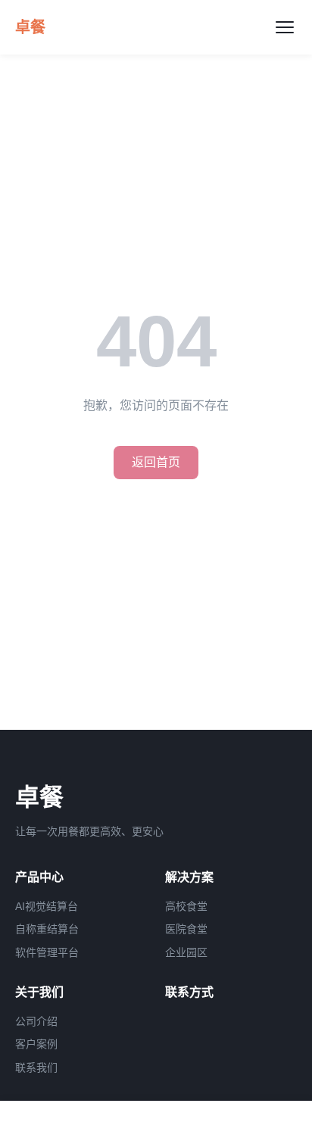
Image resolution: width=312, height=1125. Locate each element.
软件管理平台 (47, 952)
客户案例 (36, 1044)
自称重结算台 (47, 929)
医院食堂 (186, 929)
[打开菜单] (285, 27)
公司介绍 (36, 1021)
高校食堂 (186, 906)
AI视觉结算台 (46, 906)
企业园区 (186, 952)
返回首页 (156, 462)
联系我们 (36, 1067)
